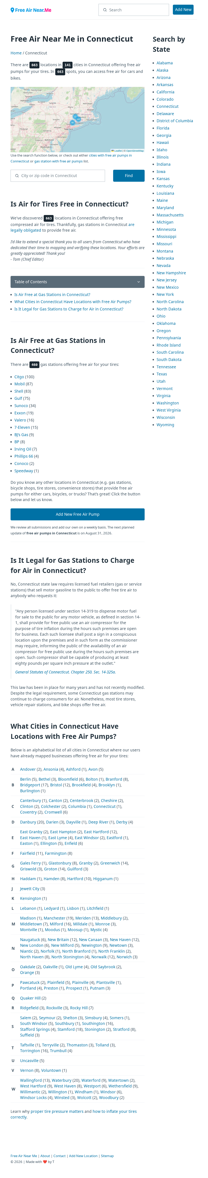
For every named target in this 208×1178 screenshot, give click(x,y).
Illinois (163, 157)
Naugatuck (30, 939)
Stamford (66, 1029)
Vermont (165, 388)
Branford (114, 779)
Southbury (64, 1023)
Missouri (164, 243)
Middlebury (111, 918)
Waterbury (62, 1080)
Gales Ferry (30, 863)
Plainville (80, 982)
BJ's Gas (21, 434)
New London (31, 945)
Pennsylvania (169, 337)
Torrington (30, 1050)
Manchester (54, 918)
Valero (20, 420)
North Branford (76, 951)
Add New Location (83, 1155)
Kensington (30, 898)
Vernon (27, 1070)
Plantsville (105, 982)
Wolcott (84, 1097)
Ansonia (50, 769)
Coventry (28, 812)
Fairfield (27, 853)
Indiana (164, 164)
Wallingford (31, 1080)
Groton (50, 869)
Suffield (27, 1035)
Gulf (18, 398)
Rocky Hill (79, 1007)
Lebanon (28, 908)
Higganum (103, 878)
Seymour (47, 1017)
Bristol (56, 785)
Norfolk (47, 951)
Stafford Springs (35, 1029)
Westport (92, 1086)
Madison (28, 918)
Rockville (54, 1007)
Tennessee (166, 367)
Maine (162, 200)
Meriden (83, 918)
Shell (18, 391)
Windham (84, 1092)
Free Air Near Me (24, 1155)
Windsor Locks (33, 1097)
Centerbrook (81, 800)
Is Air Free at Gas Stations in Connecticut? (52, 294)
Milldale (80, 924)
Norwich (124, 957)
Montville (28, 929)
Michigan (165, 222)
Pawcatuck (30, 982)
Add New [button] (183, 9)
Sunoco (21, 405)
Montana (165, 251)
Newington (91, 945)
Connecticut (105, 806)
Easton (26, 843)
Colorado (165, 99)
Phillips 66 (23, 456)
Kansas (163, 178)
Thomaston (77, 1045)
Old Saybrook (103, 966)
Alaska (162, 70)
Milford (56, 924)
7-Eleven (22, 427)
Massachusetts (170, 215)
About (45, 1155)
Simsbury (93, 1017)
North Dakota (169, 309)
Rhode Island (169, 345)
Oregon (164, 330)
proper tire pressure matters (57, 1111)
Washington (168, 403)
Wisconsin (166, 417)
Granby (86, 863)
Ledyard (51, 908)
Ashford (73, 769)
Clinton (26, 806)
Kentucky (165, 186)
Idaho (162, 149)
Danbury (28, 822)
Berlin (25, 779)
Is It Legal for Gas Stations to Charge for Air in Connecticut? (68, 309)
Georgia (164, 135)
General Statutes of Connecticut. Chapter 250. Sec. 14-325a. (65, 672)
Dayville (73, 822)
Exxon (20, 413)
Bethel (44, 779)
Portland (28, 988)
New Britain (58, 939)
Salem (25, 1017)
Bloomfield (68, 779)
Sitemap (107, 1155)
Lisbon (73, 908)
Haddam (28, 878)
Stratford (121, 1029)
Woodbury (109, 1097)
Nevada (164, 265)
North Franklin (111, 951)
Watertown (118, 1080)
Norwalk (99, 957)
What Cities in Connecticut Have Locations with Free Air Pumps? (72, 301)
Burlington (30, 790)
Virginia (164, 395)
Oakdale (27, 966)
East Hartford (96, 831)
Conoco (21, 463)
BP (16, 441)
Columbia (77, 806)
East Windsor (87, 837)
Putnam (97, 988)
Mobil (19, 384)
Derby (121, 822)
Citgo (19, 376)
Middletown (31, 924)
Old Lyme (74, 966)
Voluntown (51, 1070)
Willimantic (30, 1092)
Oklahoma (166, 323)
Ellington (48, 843)
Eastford (114, 837)
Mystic (96, 929)
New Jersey (167, 280)
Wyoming (165, 424)
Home (16, 53)
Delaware (165, 113)
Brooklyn (107, 785)
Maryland (165, 207)
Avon (93, 769)
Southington (93, 1023)
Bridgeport (30, 785)
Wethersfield (120, 1086)
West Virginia (169, 410)
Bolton (92, 779)
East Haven (30, 837)
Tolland (102, 1045)
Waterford (91, 1080)
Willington (57, 1092)
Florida (163, 128)
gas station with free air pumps (58, 161)
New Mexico (168, 287)
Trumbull (58, 1050)
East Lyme (57, 837)
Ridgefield (29, 1007)
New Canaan (90, 939)
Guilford (74, 869)
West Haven (65, 1086)
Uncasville (29, 1060)
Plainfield (55, 982)
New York (165, 294)
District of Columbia (175, 120)
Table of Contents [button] (31, 281)
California (165, 92)
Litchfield (95, 908)
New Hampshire (171, 273)
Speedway (23, 470)
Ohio (161, 316)
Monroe (102, 924)
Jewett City (29, 888)
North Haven (32, 957)
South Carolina (170, 352)
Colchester (51, 806)
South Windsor (33, 1023)
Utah (161, 381)
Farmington (56, 853)
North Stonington (67, 957)
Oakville (50, 966)
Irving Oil (22, 449)
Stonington (95, 1029)
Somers (117, 1017)
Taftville (27, 1045)
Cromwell (53, 812)
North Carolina (170, 301)
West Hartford (33, 1086)
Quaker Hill (30, 998)
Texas (162, 374)
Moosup (75, 929)
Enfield (71, 843)
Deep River (98, 822)
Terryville (50, 1045)
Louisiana (165, 193)
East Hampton (63, 831)
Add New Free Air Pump (78, 514)
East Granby (31, 831)
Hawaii (163, 142)
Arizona (164, 77)
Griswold (28, 869)
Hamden (52, 878)
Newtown (118, 945)
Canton (55, 800)
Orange (27, 972)
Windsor (108, 1092)
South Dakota (169, 359)
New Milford (62, 945)
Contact (59, 1155)
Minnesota (166, 229)
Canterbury (30, 800)
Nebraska (165, 258)
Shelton (70, 1017)
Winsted (61, 1097)
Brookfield (81, 785)
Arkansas (165, 84)
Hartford (75, 878)
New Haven (120, 939)
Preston (51, 988)
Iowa (161, 171)
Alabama (165, 63)
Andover (28, 769)
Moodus (52, 929)
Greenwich (110, 863)
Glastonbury (60, 863)
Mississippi (166, 236)
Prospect (74, 988)
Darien (52, 822)
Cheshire (109, 800)
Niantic (26, 951)
